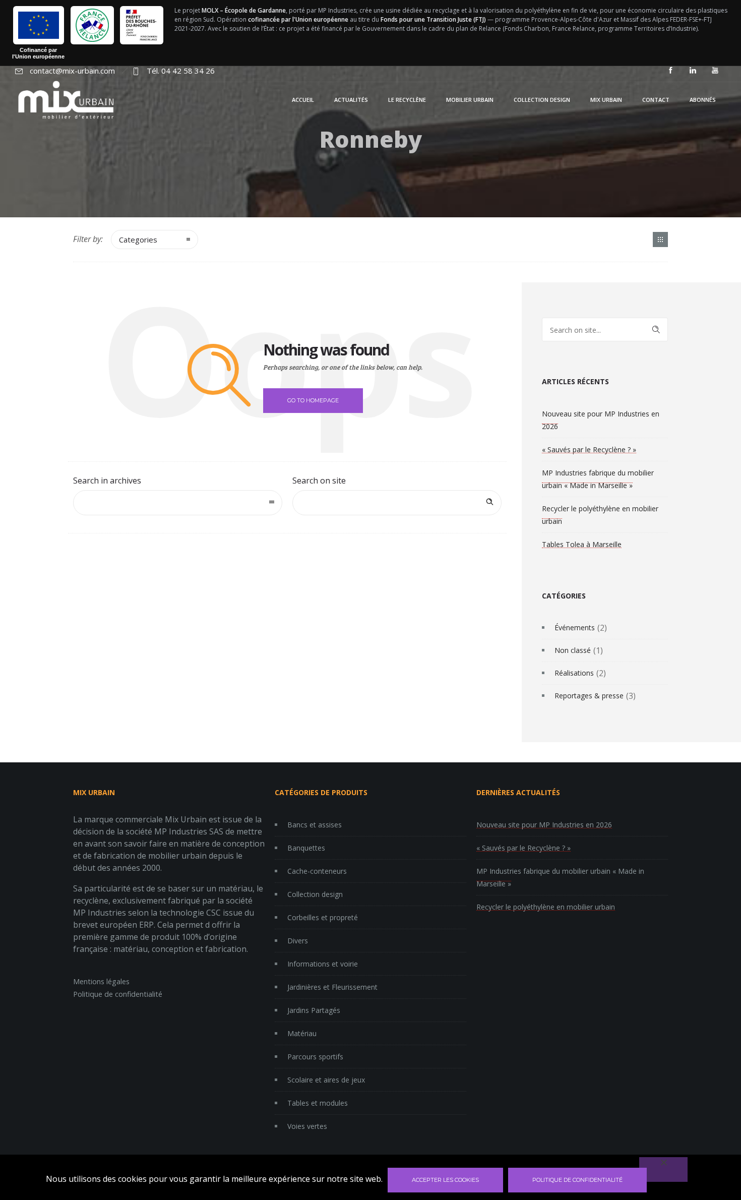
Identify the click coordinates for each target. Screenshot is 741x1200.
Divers (297, 940)
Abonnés (703, 99)
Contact (655, 99)
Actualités (351, 99)
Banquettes (306, 848)
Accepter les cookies (445, 1179)
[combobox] (177, 502)
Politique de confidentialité (117, 994)
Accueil (303, 99)
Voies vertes (307, 1126)
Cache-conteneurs (317, 871)
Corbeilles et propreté (322, 917)
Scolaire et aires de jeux (326, 1080)
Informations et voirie (322, 964)
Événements (574, 627)
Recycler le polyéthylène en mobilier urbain (545, 907)
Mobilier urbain (469, 99)
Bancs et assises (314, 824)
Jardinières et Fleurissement (332, 987)
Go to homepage (313, 400)
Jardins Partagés (313, 1010)
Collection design (542, 99)
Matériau (302, 1033)
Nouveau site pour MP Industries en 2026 (544, 824)
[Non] (663, 1169)
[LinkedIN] (693, 70)
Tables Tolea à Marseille (582, 544)
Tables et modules (317, 1103)
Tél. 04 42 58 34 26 (181, 71)
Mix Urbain (606, 99)
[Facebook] (670, 70)
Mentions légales (101, 981)
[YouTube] (715, 70)
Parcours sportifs (315, 1056)
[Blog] (660, 239)
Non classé (572, 650)
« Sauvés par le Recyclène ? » (589, 449)
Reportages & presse (589, 695)
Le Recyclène (407, 99)
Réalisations (574, 673)
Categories (138, 239)
